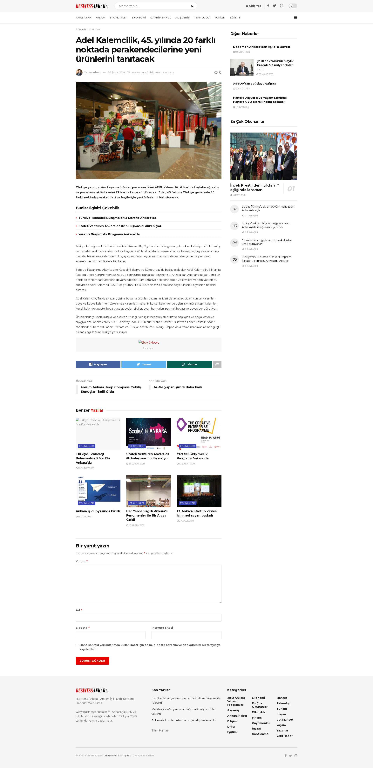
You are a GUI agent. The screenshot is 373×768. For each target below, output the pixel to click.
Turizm (220, 17)
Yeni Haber (284, 736)
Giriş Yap (254, 6)
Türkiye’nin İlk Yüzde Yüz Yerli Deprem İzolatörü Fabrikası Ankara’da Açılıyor (266, 259)
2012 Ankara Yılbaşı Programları (236, 701)
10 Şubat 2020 (187, 463)
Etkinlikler (119, 17)
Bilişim (232, 721)
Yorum (82, 561)
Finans (257, 717)
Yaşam (100, 17)
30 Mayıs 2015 (265, 74)
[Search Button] (193, 6)
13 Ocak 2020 (85, 516)
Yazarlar (282, 730)
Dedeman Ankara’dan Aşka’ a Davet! (261, 47)
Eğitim (235, 17)
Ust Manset (284, 719)
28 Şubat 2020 (86, 468)
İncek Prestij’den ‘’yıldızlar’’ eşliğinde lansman (254, 187)
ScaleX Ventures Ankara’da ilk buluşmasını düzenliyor (119, 226)
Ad (79, 610)
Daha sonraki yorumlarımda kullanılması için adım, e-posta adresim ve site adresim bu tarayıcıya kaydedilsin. (150, 647)
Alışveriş (182, 17)
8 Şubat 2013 (242, 52)
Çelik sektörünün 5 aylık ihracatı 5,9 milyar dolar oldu (275, 65)
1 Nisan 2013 (242, 107)
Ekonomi (139, 17)
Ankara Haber (237, 715)
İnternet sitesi (162, 627)
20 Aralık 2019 (136, 525)
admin (96, 72)
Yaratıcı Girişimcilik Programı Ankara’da (109, 234)
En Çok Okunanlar (260, 705)
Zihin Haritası (160, 730)
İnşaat (256, 728)
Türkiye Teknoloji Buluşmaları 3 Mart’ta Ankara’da (117, 218)
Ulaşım (281, 714)
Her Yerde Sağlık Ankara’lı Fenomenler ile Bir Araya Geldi (147, 515)
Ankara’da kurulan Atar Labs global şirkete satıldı (184, 720)
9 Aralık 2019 (186, 520)
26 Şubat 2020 (136, 463)
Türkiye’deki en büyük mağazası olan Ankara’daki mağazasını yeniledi (265, 225)
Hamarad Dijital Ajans (117, 755)
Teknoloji (202, 17)
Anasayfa (83, 17)
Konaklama (260, 734)
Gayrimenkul (160, 17)
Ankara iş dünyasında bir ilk (98, 511)
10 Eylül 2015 (242, 88)
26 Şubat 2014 (116, 72)
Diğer (231, 726)
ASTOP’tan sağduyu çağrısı (254, 83)
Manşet (281, 698)
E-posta (83, 627)
